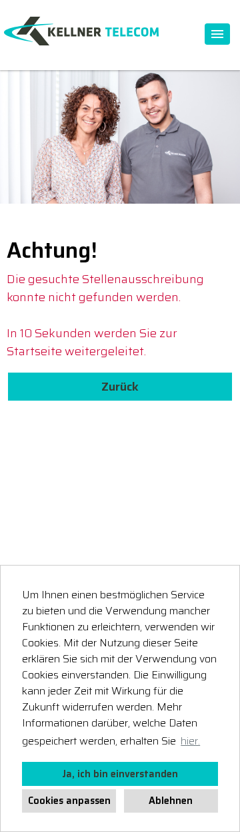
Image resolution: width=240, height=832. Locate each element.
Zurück (120, 386)
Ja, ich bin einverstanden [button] (120, 774)
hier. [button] (190, 741)
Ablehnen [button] (171, 800)
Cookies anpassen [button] (69, 800)
